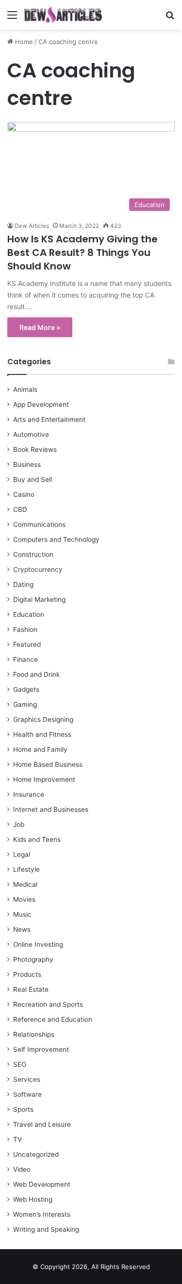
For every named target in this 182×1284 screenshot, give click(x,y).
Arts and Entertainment (49, 419)
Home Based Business (48, 764)
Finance (25, 659)
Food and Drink (36, 674)
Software (27, 1094)
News (22, 929)
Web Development (41, 1184)
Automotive (31, 434)
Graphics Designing (43, 719)
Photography (33, 959)
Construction (33, 554)
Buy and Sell (32, 479)
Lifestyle (26, 869)
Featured (27, 644)
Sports (23, 1109)
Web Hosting (32, 1199)
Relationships (33, 1034)
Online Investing (38, 944)
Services (26, 1079)
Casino (23, 494)
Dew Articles (32, 225)
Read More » (39, 327)
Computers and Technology (56, 539)
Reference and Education (52, 1019)
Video (22, 1169)
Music (22, 914)
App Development (41, 404)
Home (23, 41)
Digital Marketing (39, 599)
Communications (39, 524)
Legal (21, 854)
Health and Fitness (42, 734)
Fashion (25, 629)
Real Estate (31, 989)
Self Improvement (41, 1049)
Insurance (28, 794)
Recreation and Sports (48, 1004)
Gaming (25, 704)
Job (18, 824)
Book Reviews (35, 449)
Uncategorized (36, 1154)
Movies (24, 899)
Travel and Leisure (42, 1124)
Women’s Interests (41, 1214)
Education (28, 614)
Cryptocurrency (38, 569)
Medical (25, 884)
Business (27, 464)
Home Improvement (44, 779)
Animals (25, 389)
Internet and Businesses (50, 809)
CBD (20, 509)
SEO (19, 1064)
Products (27, 974)
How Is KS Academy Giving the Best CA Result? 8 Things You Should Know (82, 252)
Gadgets (26, 689)
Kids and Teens (37, 839)
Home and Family (40, 749)
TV (17, 1139)
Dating (23, 584)
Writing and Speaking (46, 1229)
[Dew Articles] (63, 15)
